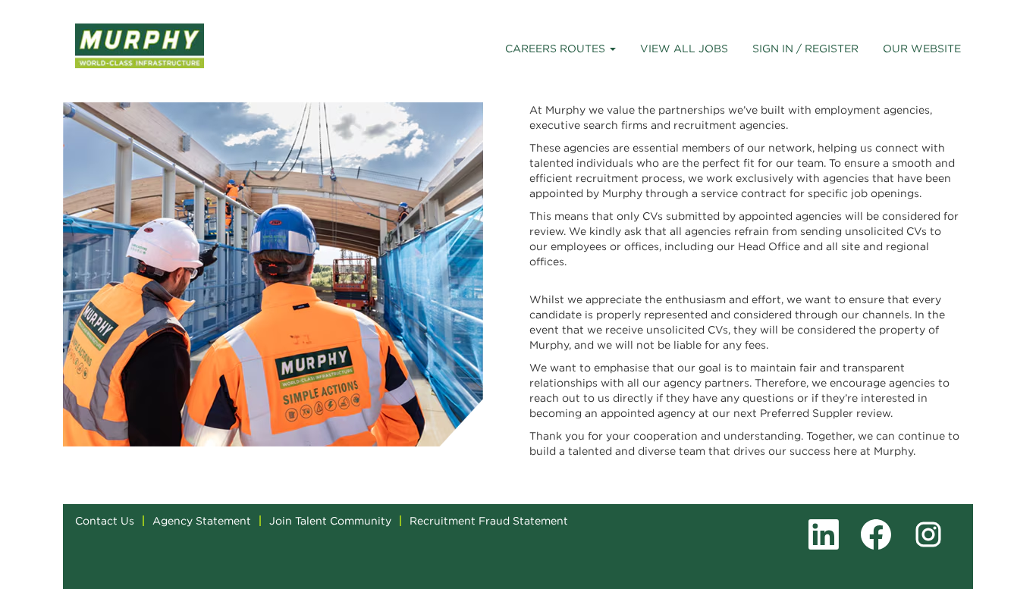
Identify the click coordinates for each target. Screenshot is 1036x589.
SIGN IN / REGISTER (805, 48)
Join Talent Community (330, 520)
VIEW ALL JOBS (684, 48)
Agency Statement (201, 520)
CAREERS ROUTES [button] (556, 48)
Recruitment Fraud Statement (489, 520)
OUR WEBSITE (922, 48)
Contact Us (104, 520)
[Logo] (139, 46)
